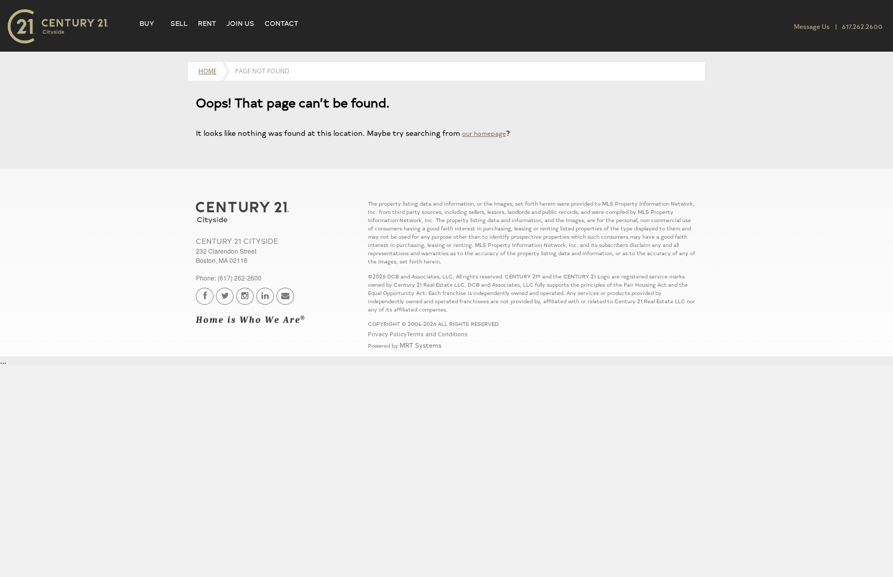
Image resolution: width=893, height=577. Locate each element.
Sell (179, 22)
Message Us (811, 26)
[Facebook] (204, 296)
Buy (147, 22)
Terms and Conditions (437, 334)
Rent (207, 22)
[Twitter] (225, 296)
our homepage (484, 133)
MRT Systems (420, 344)
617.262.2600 (862, 26)
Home (207, 71)
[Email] (285, 296)
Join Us (240, 22)
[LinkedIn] (265, 296)
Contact (281, 22)
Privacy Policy (387, 334)
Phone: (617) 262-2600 (228, 277)
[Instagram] (245, 296)
